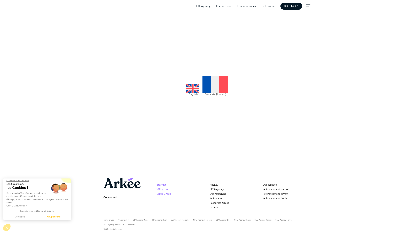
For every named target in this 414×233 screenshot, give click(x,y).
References (216, 198)
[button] (7, 227)
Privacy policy (123, 220)
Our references (246, 6)
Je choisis (20, 216)
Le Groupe (268, 6)
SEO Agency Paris (140, 220)
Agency (214, 185)
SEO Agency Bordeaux (202, 220)
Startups (161, 185)
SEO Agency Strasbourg (114, 224)
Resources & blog (219, 203)
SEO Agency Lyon (159, 220)
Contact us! (110, 197)
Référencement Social (275, 198)
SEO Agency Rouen (242, 220)
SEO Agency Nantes (283, 220)
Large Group (164, 194)
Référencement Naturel (276, 189)
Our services (224, 6)
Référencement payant (275, 194)
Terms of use (109, 220)
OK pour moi (54, 216)
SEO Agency (202, 6)
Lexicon (214, 207)
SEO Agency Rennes (263, 220)
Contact (291, 6)
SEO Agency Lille (223, 220)
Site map (131, 224)
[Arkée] (113, 6)
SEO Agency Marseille (180, 220)
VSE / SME (163, 189)
